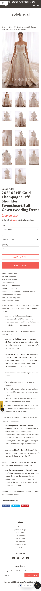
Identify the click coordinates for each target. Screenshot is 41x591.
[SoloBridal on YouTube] (27, 559)
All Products (21, 536)
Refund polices (20, 539)
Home (3, 27)
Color (4, 235)
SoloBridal (20, 14)
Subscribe (32, 575)
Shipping (14, 220)
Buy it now (20, 265)
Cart (37, 6)
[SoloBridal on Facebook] (13, 559)
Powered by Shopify (30, 582)
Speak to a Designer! (20, 530)
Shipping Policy (20, 544)
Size (3, 225)
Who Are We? (20, 533)
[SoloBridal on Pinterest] (18, 559)
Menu (6, 6)
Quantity (5, 245)
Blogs (20, 547)
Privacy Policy (20, 541)
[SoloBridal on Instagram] (23, 559)
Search (20, 527)
